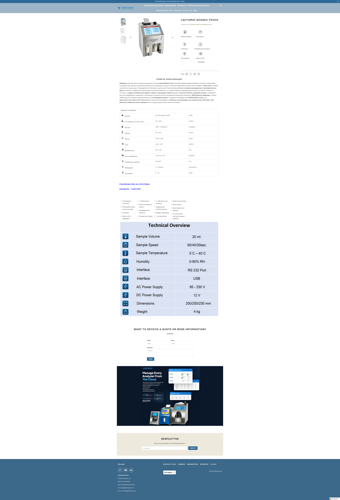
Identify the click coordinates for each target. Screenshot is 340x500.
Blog (195, 10)
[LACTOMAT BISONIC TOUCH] (151, 37)
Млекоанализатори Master (153, 5)
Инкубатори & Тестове (164, 10)
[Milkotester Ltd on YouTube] (126, 470)
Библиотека (192, 464)
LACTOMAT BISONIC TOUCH (199, 19)
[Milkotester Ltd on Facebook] (120, 470)
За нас (213, 464)
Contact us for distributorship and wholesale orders (196, 24)
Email (173, 340)
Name (149, 340)
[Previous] (131, 37)
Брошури (204, 464)
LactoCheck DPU (170, 5)
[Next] (172, 37)
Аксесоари (177, 10)
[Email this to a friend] (198, 74)
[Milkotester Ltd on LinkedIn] (131, 470)
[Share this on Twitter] (186, 74)
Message (150, 347)
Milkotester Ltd (218, 471)
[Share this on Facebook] (190, 74)
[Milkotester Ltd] (126, 8)
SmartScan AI (182, 5)
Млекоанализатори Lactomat (198, 5)
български (168, 472)
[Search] (220, 5)
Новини (181, 464)
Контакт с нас (187, 10)
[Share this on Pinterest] (194, 74)
